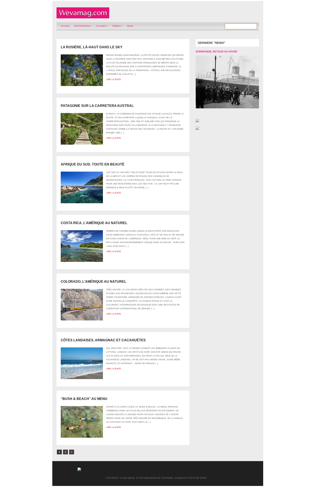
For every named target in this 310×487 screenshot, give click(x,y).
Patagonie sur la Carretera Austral (97, 106)
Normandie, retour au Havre (216, 51)
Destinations (83, 26)
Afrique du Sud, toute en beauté (92, 164)
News (130, 26)
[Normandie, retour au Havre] (224, 82)
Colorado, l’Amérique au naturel (93, 281)
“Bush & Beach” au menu (84, 399)
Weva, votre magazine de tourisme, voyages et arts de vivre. (167, 478)
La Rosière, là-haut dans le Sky (92, 47)
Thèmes (117, 26)
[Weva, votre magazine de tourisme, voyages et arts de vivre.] (83, 16)
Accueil (65, 26)
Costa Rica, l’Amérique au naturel (94, 223)
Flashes (102, 26)
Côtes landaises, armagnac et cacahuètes (103, 340)
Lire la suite (113, 79)
